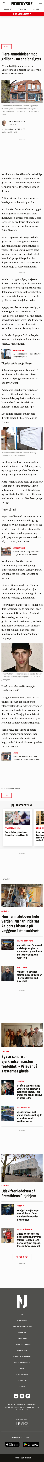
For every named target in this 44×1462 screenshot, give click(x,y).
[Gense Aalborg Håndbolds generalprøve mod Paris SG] (17, 818)
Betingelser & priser (22, 1344)
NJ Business (22, 1321)
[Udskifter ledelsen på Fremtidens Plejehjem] (22, 1168)
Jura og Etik (22, 1350)
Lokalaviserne (22, 1374)
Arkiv (22, 1368)
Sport (36, 9)
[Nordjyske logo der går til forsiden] (22, 3)
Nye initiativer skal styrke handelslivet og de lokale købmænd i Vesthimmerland (29, 1117)
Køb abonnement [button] (22, 14)
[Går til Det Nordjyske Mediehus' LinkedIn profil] (27, 1396)
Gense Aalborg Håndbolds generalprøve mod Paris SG (16, 833)
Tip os (22, 1315)
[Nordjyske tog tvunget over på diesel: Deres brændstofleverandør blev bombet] (7, 1209)
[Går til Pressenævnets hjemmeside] (22, 1421)
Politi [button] (7, 46)
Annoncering (22, 1338)
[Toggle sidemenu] (40, 3)
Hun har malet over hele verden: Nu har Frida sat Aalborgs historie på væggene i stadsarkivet (20, 923)
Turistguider (22, 1380)
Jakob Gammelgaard (17, 121)
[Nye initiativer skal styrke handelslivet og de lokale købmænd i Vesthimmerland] (7, 1113)
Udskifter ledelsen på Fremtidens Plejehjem (18, 1193)
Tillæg (22, 1386)
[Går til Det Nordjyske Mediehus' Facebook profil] (16, 1396)
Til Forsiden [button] (22, 1257)
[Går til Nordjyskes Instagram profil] (22, 1396)
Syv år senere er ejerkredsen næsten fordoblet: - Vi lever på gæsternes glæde (19, 1064)
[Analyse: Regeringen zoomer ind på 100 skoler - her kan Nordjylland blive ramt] (7, 973)
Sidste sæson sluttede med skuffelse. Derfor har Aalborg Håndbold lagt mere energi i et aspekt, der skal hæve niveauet (29, 1240)
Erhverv (22, 9)
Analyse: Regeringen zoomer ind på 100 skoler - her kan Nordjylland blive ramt (29, 976)
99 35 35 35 (23, 1410)
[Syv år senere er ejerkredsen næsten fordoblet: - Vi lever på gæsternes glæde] (22, 1035)
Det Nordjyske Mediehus (26, 1405)
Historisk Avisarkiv (22, 1362)
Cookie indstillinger (22, 1458)
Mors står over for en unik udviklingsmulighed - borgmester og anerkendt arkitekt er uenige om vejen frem (29, 951)
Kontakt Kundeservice (22, 1356)
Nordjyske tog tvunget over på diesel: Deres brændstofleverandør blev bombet (28, 1215)
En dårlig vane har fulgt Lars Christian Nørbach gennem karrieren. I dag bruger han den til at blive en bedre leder (29, 1092)
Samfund (8, 9)
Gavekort (22, 1333)
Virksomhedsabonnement (22, 1327)
